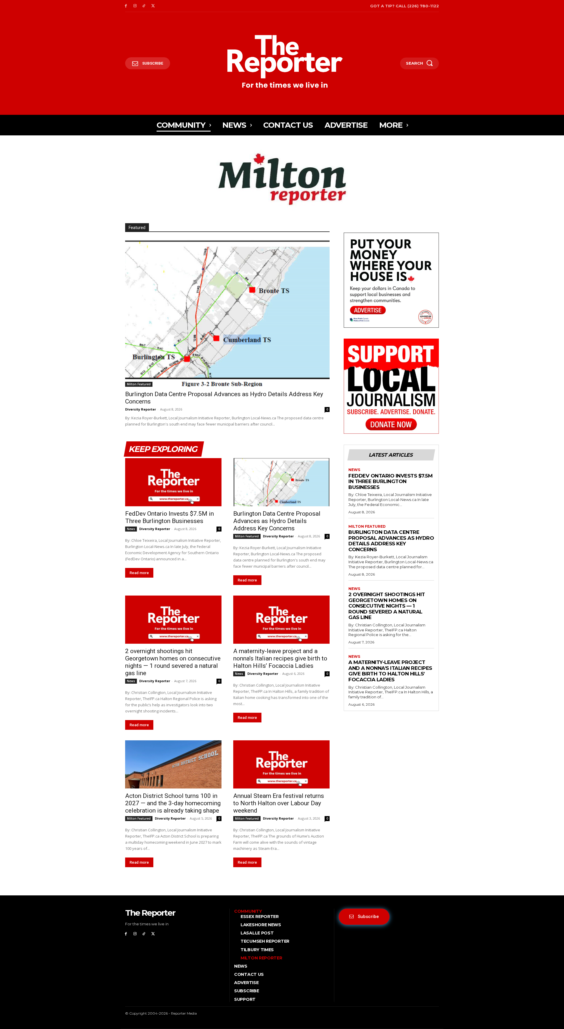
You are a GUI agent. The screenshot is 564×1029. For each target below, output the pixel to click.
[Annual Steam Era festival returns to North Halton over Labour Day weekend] (281, 764)
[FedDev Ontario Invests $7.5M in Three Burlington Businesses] (173, 482)
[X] (153, 6)
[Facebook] (126, 6)
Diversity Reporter (140, 409)
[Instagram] (135, 6)
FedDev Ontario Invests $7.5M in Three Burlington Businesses (169, 517)
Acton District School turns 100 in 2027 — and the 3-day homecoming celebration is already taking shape (173, 803)
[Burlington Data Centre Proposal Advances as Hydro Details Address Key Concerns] (227, 313)
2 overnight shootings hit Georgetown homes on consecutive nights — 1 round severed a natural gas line (173, 662)
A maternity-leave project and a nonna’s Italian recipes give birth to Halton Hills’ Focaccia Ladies (280, 658)
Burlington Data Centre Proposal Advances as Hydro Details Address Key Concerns (276, 521)
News (131, 529)
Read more (139, 573)
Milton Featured (139, 384)
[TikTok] (144, 6)
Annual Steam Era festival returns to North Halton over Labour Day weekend (278, 803)
